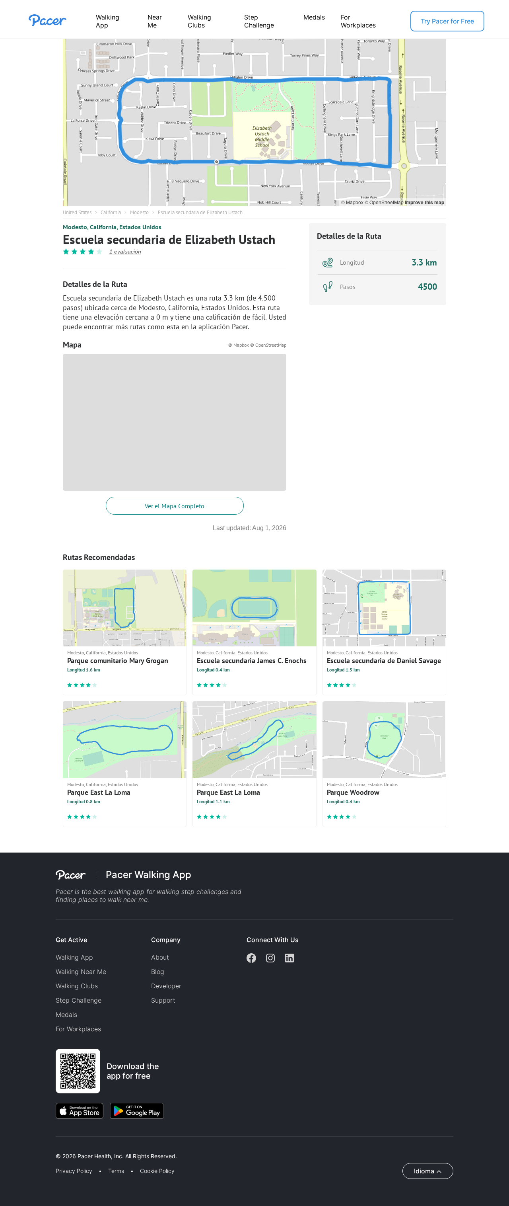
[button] (139, 1147)
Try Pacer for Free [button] (447, 21)
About (160, 957)
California (111, 212)
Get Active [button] (71, 940)
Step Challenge (259, 21)
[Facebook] (251, 958)
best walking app (119, 892)
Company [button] (166, 940)
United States (77, 212)
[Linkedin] (289, 958)
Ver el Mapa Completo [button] (174, 506)
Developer (166, 986)
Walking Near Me (81, 972)
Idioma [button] (424, 1171)
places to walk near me (113, 900)
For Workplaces (358, 21)
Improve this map (424, 202)
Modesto (139, 212)
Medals (314, 17)
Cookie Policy (157, 1171)
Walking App (107, 21)
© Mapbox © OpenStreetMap (257, 345)
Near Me (155, 21)
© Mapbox (353, 202)
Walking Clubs (199, 21)
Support (163, 1000)
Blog (157, 972)
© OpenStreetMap (385, 202)
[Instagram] (270, 958)
